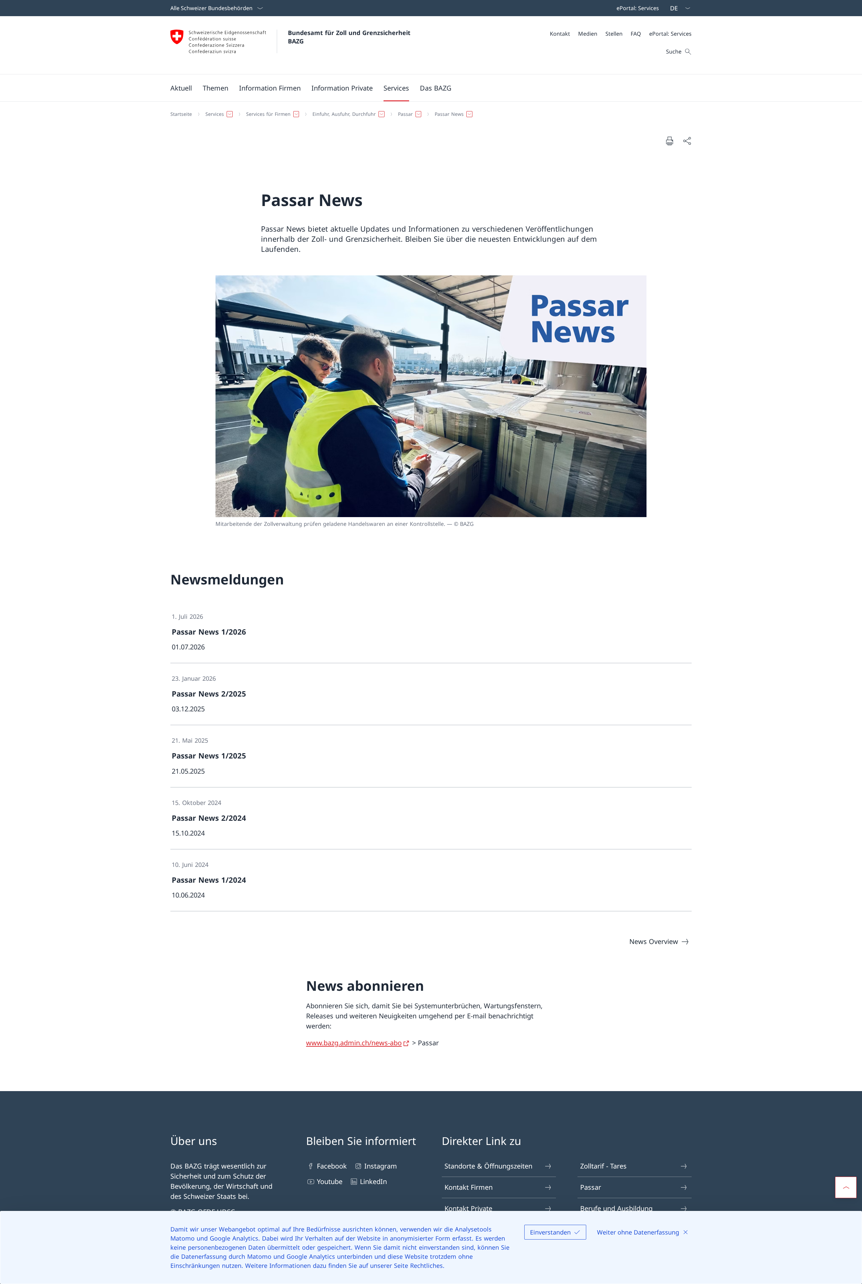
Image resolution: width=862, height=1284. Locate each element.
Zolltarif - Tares (603, 1166)
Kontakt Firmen (468, 1187)
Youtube (329, 1181)
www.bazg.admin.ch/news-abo (354, 1042)
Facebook (332, 1166)
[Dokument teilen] (687, 140)
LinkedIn (373, 1181)
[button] (181, 87)
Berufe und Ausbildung (616, 1208)
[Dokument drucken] (669, 140)
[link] (431, 632)
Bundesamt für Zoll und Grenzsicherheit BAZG (350, 37)
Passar (590, 1187)
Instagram (380, 1166)
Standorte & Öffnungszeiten (488, 1166)
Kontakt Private (468, 1208)
